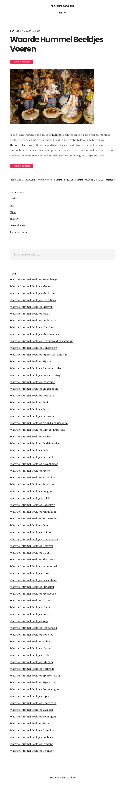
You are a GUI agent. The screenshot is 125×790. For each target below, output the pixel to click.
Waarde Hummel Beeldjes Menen (30, 470)
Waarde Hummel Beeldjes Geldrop (31, 545)
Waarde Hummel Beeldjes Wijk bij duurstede (37, 429)
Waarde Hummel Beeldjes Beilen (30, 450)
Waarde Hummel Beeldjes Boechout (32, 634)
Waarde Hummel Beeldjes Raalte (30, 436)
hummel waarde (85, 179)
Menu (62, 12)
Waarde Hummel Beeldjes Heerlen (31, 327)
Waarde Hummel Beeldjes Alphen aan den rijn (38, 354)
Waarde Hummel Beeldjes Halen (30, 641)
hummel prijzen (64, 179)
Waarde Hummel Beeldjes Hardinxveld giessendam (41, 340)
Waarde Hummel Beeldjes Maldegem (33, 511)
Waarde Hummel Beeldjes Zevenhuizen (34, 463)
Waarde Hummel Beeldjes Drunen (31, 600)
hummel (57, 134)
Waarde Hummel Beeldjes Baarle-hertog (35, 375)
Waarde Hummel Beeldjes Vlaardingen (34, 388)
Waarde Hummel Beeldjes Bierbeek (31, 457)
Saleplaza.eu (62, 6)
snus (13, 211)
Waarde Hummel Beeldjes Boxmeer (32, 750)
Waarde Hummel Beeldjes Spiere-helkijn (35, 675)
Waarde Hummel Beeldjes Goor (29, 573)
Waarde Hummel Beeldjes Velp (29, 621)
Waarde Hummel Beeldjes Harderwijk (33, 627)
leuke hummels (105, 179)
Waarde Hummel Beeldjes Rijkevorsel (33, 682)
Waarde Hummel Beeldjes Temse (30, 723)
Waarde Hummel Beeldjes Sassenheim (33, 580)
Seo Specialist (58, 777)
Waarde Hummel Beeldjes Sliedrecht (32, 559)
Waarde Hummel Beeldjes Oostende (32, 381)
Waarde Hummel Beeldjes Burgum (31, 491)
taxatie (30, 179)
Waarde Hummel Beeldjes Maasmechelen (35, 334)
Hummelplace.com (21, 145)
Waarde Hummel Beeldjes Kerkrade (32, 668)
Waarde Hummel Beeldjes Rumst (30, 614)
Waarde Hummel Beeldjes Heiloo (30, 532)
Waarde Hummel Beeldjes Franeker (32, 730)
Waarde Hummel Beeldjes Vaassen (31, 709)
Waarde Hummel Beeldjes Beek (29, 402)
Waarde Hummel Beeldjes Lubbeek (31, 737)
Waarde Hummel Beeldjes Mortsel (31, 286)
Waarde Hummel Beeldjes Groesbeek (33, 299)
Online (71, 777)
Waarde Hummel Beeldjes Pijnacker (32, 586)
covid (13, 198)
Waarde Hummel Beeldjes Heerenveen (34, 539)
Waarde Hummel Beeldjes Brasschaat (33, 477)
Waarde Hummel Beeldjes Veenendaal (33, 566)
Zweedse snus (18, 232)
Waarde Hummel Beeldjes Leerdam (32, 395)
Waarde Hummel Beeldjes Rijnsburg (32, 361)
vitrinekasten (18, 225)
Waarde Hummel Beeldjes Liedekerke (33, 320)
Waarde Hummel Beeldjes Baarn (30, 313)
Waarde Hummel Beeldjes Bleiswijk (31, 306)
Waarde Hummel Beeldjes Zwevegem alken (36, 368)
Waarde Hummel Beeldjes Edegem (31, 661)
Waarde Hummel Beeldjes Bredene (31, 743)
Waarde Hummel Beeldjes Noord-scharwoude (39, 422)
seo (12, 205)
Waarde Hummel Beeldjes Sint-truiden (34, 518)
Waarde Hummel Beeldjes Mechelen (32, 293)
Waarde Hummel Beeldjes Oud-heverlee (35, 443)
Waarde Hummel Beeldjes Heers (30, 607)
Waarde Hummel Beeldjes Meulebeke (33, 593)
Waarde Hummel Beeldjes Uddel (30, 655)
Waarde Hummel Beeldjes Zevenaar (32, 484)
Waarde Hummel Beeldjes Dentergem (33, 347)
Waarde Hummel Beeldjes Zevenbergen (34, 279)
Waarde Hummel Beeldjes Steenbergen (34, 689)
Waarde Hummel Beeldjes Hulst (29, 498)
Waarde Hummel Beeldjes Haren (30, 648)
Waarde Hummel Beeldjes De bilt (30, 552)
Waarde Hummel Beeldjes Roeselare (32, 504)
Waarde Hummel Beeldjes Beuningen (33, 716)
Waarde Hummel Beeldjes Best (29, 525)
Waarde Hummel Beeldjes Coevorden (33, 702)
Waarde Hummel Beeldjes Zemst (30, 409)
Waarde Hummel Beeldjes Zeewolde (32, 416)
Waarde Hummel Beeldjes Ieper (29, 696)
